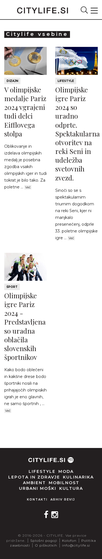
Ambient (34, 482)
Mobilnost (64, 482)
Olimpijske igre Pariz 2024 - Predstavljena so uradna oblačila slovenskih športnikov (25, 326)
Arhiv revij (62, 499)
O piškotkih (46, 545)
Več (28, 187)
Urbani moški (37, 488)
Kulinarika (78, 477)
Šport (12, 287)
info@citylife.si (76, 545)
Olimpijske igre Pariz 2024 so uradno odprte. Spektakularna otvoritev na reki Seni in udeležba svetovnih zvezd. (77, 133)
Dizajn (12, 81)
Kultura (71, 488)
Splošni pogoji (43, 540)
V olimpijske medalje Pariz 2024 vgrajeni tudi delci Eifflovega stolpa (25, 111)
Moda (66, 471)
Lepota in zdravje (34, 477)
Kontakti (37, 499)
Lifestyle (66, 81)
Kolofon (69, 540)
